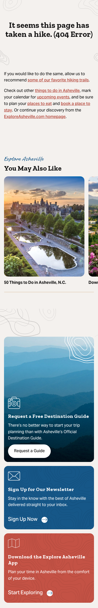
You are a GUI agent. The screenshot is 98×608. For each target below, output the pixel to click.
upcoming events (53, 97)
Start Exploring (25, 593)
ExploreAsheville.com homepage (35, 117)
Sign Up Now (22, 519)
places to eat (39, 104)
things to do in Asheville (57, 91)
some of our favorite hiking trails (58, 80)
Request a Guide (29, 451)
